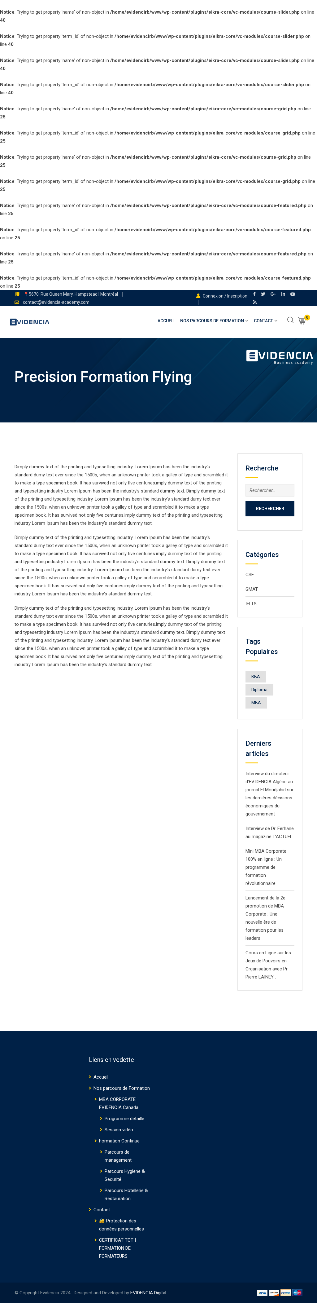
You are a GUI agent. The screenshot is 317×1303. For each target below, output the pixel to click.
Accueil (166, 320)
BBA (255, 676)
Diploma (259, 689)
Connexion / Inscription (224, 296)
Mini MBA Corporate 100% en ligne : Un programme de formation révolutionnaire (265, 867)
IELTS (251, 604)
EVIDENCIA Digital (148, 1293)
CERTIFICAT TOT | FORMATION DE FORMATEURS (117, 1248)
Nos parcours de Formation (212, 320)
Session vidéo (119, 1130)
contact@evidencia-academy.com (56, 302)
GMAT (251, 589)
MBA (256, 702)
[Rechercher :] (269, 490)
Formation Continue (119, 1141)
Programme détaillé (124, 1118)
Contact (263, 320)
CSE (249, 574)
